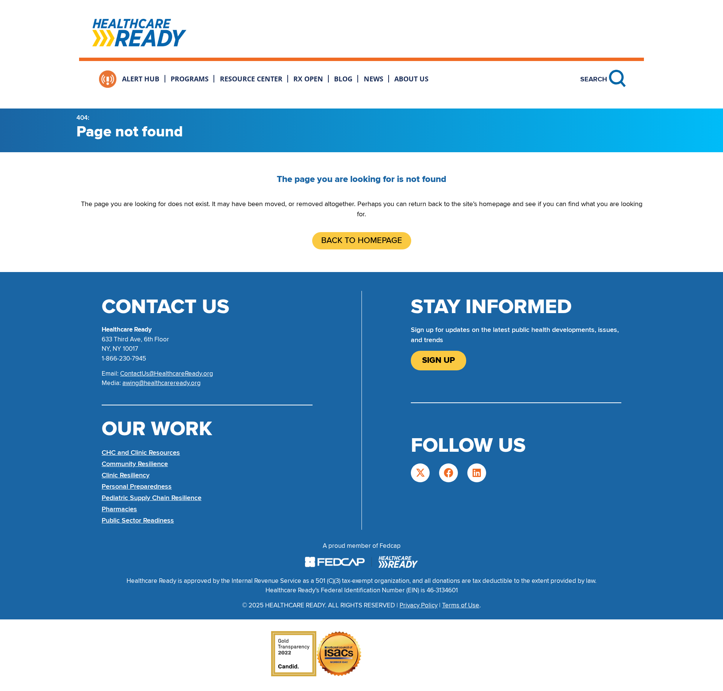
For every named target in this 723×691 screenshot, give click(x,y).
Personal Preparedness (137, 486)
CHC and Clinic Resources (141, 452)
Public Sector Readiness (138, 520)
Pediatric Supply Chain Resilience (151, 498)
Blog (343, 78)
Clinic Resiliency (125, 475)
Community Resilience (135, 464)
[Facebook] (448, 472)
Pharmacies (119, 509)
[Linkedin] (476, 472)
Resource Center (251, 78)
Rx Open (308, 78)
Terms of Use (460, 605)
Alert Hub (140, 78)
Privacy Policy (419, 605)
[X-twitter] (420, 472)
